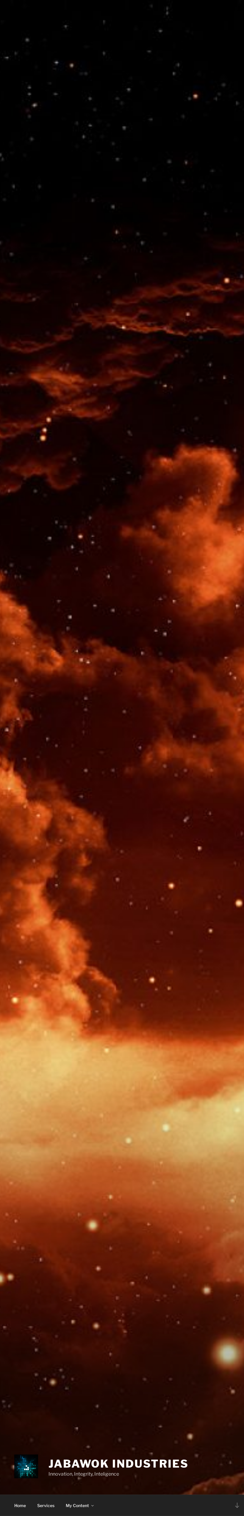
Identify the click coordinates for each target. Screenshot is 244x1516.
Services (45, 1505)
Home (20, 1505)
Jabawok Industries (119, 1463)
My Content (77, 1505)
